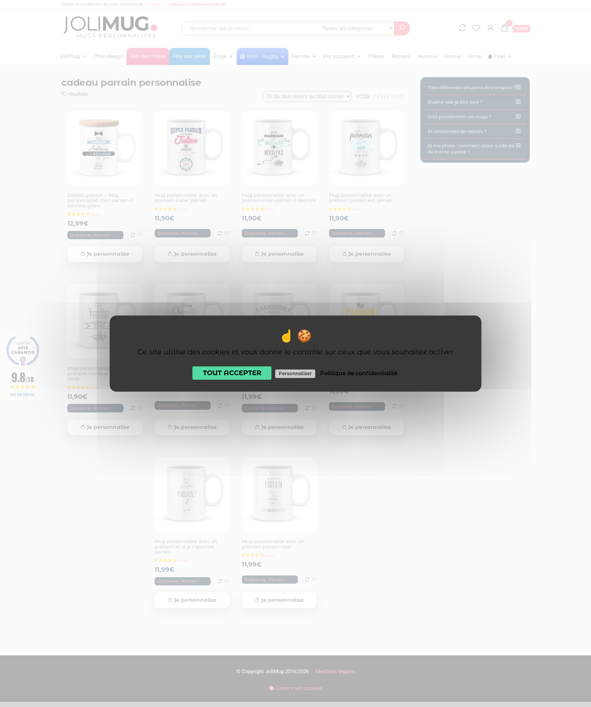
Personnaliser (295, 373)
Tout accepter (232, 373)
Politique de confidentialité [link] (358, 373)
